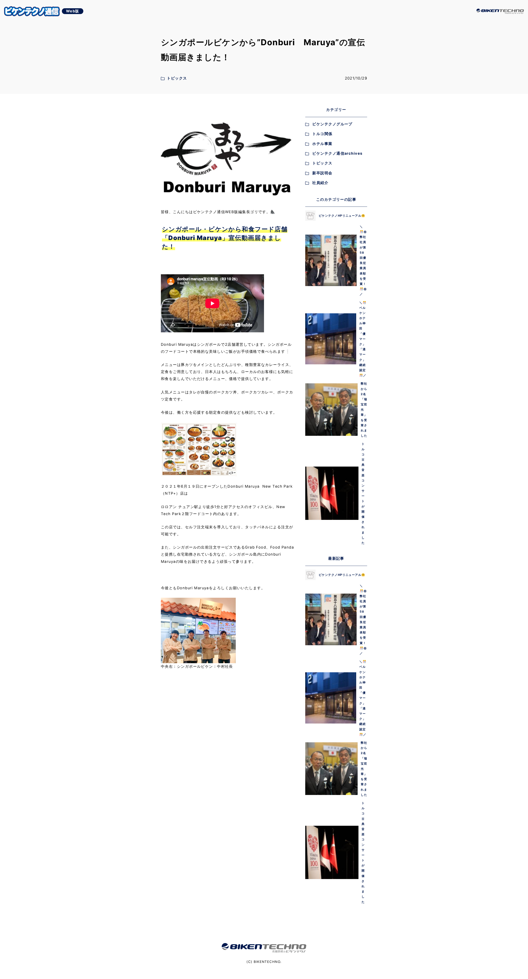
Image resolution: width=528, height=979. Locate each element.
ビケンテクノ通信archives (337, 153)
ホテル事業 (322, 143)
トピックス (322, 163)
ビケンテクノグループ (332, 124)
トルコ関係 (322, 134)
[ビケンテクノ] (500, 11)
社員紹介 (320, 183)
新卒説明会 (322, 173)
